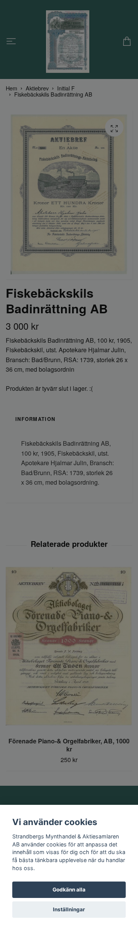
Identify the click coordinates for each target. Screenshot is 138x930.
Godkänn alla (69, 889)
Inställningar (69, 909)
